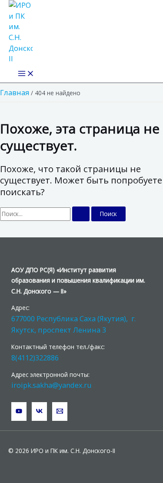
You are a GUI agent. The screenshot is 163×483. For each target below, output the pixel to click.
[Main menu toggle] (26, 74)
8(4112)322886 (35, 358)
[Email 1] (59, 411)
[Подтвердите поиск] (81, 214)
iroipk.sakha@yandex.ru (51, 385)
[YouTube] (19, 411)
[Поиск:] (45, 214)
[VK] (39, 411)
